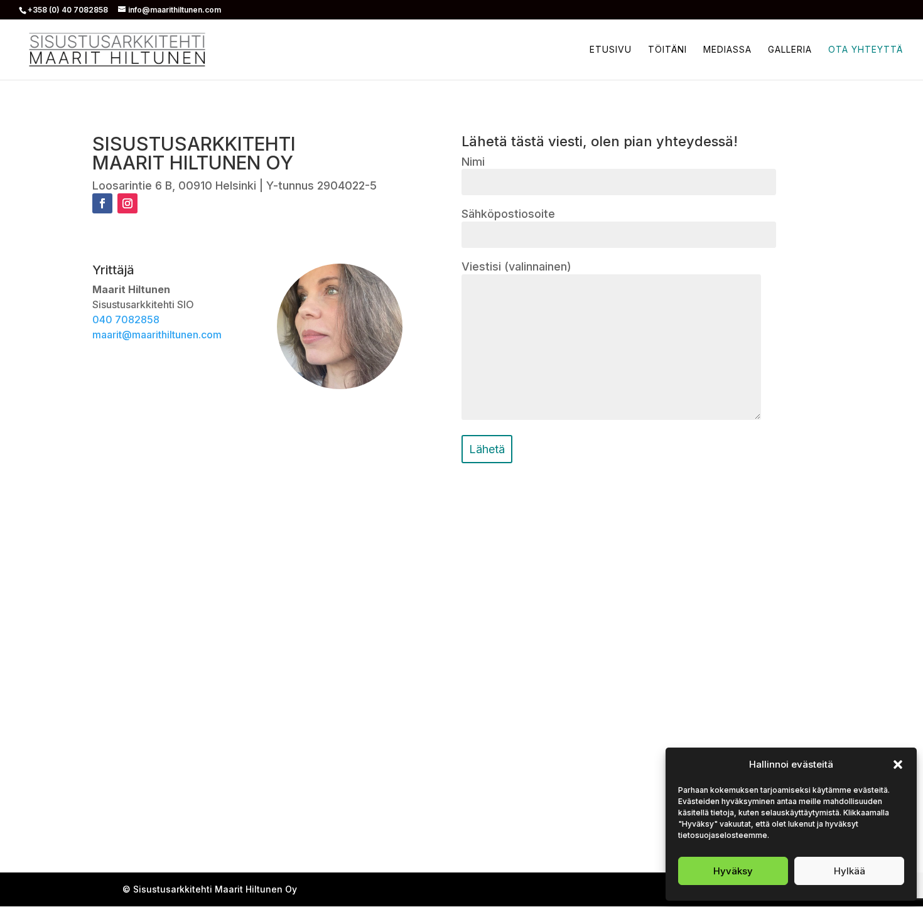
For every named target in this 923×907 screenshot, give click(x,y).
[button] (898, 764)
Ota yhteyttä (865, 50)
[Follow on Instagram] (127, 203)
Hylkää (849, 871)
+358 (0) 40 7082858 (68, 9)
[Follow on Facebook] (102, 203)
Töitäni (667, 50)
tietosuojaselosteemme (722, 835)
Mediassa (727, 50)
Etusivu (611, 50)
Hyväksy (733, 871)
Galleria (790, 50)
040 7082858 (125, 319)
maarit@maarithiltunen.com (157, 334)
